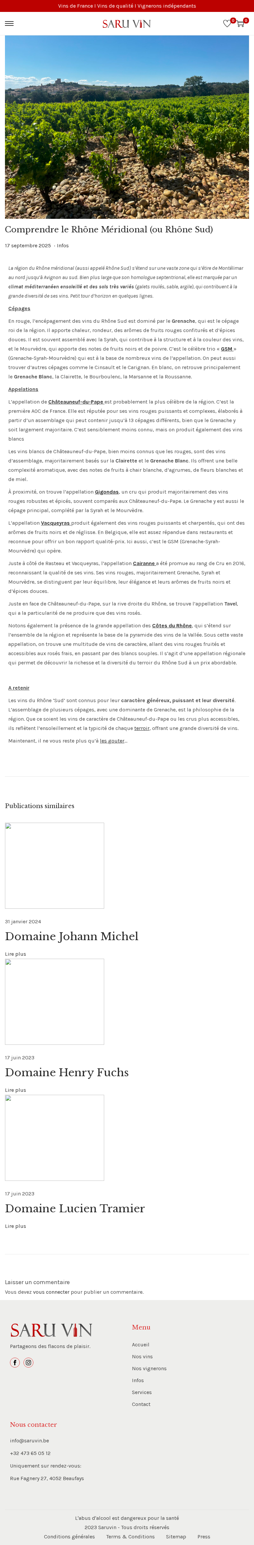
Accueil (140, 1344)
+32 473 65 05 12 (30, 1453)
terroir (141, 728)
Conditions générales (69, 1536)
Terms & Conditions (130, 1536)
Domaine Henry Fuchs (67, 1072)
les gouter (112, 741)
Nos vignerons (149, 1368)
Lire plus (15, 954)
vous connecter (51, 1292)
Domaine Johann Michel (72, 936)
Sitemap (176, 1536)
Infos (63, 245)
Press (203, 1536)
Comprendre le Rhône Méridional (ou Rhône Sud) (109, 229)
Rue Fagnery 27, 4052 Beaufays (47, 1478)
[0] (227, 23)
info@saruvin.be (29, 1440)
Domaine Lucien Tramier (75, 1208)
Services (142, 1392)
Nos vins (142, 1356)
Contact (141, 1404)
